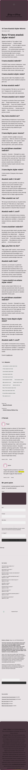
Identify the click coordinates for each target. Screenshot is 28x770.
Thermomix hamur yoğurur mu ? (8, 566)
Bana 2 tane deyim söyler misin (9, 390)
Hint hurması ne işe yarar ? (7, 569)
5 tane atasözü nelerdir (19, 379)
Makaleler (7, 362)
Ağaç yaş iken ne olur (7, 382)
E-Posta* (3, 513)
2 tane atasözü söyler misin (8, 371)
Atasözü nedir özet (16, 385)
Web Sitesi (4, 520)
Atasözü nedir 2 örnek (17, 382)
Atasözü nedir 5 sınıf (6, 385)
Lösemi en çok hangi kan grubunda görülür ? (10, 593)
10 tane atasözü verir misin (8, 368)
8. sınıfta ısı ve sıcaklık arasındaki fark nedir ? (10, 576)
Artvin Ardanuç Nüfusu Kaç (10, 410)
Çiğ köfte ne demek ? (6, 583)
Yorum (3, 491)
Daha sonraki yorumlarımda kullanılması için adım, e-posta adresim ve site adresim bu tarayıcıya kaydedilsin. (13, 529)
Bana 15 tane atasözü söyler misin (9, 387)
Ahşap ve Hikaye (14, 14)
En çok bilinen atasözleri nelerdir (9, 393)
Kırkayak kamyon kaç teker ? (7, 586)
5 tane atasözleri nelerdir (7, 379)
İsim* (3, 507)
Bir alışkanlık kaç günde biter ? (8, 597)
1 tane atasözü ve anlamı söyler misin (10, 366)
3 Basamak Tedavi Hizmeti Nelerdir (8, 697)
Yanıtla (10, 459)
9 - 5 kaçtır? (4, 533)
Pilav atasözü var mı (6, 396)
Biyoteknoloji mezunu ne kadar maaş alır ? (10, 579)
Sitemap (2, 547)
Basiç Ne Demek (7, 405)
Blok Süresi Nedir (5, 701)
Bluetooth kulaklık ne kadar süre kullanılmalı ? (11, 572)
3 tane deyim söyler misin (7, 374)
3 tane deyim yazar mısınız (8, 376)
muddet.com (9, 355)
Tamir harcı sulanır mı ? (6, 590)
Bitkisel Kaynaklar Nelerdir (7, 705)
